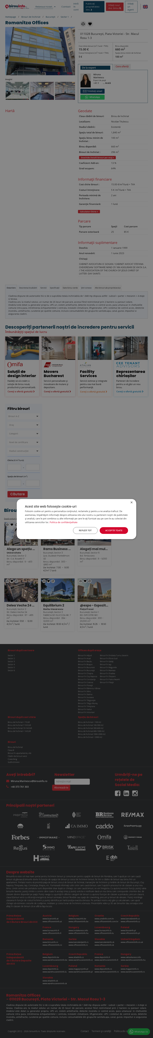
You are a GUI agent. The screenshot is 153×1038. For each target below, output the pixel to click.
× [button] (131, 502)
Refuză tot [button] (85, 530)
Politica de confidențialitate (63, 522)
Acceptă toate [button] (113, 530)
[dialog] (76, 519)
